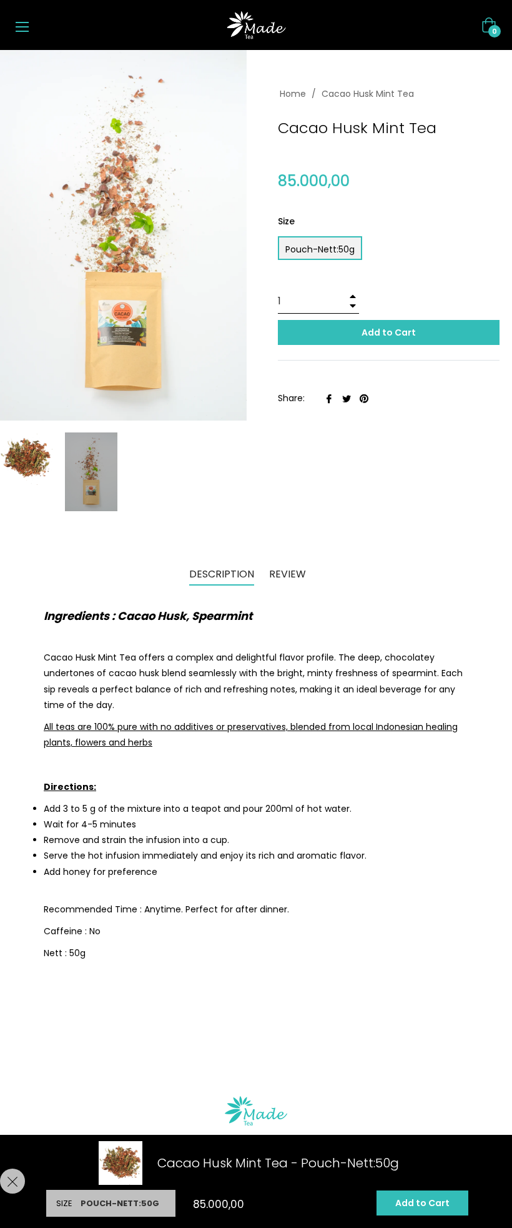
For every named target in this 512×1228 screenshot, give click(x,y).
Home (293, 93)
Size (286, 221)
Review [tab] (288, 574)
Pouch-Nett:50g (320, 249)
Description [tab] (221, 574)
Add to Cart (422, 1203)
